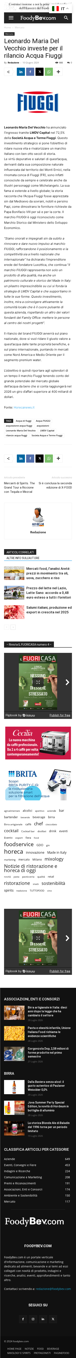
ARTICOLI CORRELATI (20, 552)
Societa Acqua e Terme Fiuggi (47, 435)
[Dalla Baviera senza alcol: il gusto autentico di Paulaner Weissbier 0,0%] (14, 1087)
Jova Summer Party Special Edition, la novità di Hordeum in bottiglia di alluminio (48, 1106)
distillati (41, 831)
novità (7, 876)
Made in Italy (56, 852)
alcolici (27, 810)
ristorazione (17, 883)
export (19, 837)
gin (48, 845)
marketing (10, 859)
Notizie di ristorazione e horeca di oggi (30, 868)
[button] (10, 17)
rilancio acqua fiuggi (16, 435)
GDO (39, 845)
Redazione (13, 62)
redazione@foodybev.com (53, 1289)
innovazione (35, 852)
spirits (9, 890)
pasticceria (28, 876)
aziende (51, 810)
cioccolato (51, 824)
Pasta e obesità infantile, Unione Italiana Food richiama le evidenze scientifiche (49, 1031)
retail (51, 876)
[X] (39, 72)
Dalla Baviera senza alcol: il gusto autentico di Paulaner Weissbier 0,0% (46, 1085)
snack (36, 883)
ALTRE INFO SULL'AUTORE (23, 558)
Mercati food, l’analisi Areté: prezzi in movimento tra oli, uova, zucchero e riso (48, 573)
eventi (63, 831)
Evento (8, 837)
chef (38, 823)
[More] (58, 72)
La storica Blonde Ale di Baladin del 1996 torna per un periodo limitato (49, 1126)
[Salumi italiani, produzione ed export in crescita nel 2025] (14, 612)
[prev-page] (6, 627)
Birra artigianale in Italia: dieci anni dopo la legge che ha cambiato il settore (47, 1011)
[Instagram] (33, 1319)
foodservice (19, 844)
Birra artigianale (13, 824)
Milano (37, 859)
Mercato (19, 27)
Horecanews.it (24, 407)
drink (52, 831)
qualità (41, 876)
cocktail (11, 831)
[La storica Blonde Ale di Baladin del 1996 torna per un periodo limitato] (14, 1128)
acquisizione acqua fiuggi (19, 425)
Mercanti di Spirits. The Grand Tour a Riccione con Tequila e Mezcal (19, 487)
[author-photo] (38, 526)
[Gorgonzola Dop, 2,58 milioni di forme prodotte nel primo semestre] (14, 1054)
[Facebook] (30, 72)
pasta (16, 876)
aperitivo (39, 810)
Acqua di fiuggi (23, 420)
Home (7, 27)
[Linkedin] (21, 72)
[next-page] (13, 627)
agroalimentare (12, 810)
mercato (24, 859)
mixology (54, 859)
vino (49, 890)
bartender (11, 817)
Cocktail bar (28, 831)
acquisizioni (43, 425)
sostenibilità (53, 883)
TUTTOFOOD (37, 890)
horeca (13, 851)
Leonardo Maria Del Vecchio (21, 430)
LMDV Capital (47, 430)
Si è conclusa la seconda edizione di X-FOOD (55, 485)
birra (51, 817)
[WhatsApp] (49, 72)
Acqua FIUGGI (43, 420)
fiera (28, 837)
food (36, 837)
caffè (28, 824)
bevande (25, 817)
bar (61, 810)
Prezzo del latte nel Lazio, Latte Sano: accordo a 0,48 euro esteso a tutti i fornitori (48, 592)
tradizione (21, 890)
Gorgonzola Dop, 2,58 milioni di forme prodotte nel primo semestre (48, 1052)
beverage (39, 817)
